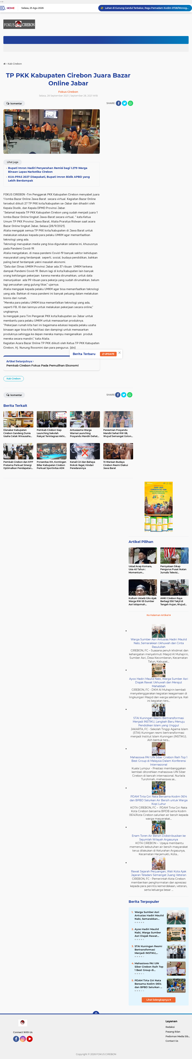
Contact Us (172, 1040)
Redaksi (170, 1027)
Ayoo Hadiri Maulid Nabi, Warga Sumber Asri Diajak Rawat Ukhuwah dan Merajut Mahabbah (158, 682)
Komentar (16, 395)
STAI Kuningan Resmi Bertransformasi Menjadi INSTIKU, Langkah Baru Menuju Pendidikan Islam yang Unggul (159, 721)
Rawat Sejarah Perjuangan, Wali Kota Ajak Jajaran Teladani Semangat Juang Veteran (158, 873)
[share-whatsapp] (130, 103)
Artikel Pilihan (141, 542)
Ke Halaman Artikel (158, 615)
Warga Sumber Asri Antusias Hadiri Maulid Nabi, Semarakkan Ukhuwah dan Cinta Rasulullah (159, 643)
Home (10, 8)
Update (109, 354)
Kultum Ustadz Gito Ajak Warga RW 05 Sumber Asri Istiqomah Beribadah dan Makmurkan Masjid (143, 601)
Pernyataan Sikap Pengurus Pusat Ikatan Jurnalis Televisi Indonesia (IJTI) (173, 569)
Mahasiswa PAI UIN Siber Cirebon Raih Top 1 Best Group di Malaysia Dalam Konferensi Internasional (158, 761)
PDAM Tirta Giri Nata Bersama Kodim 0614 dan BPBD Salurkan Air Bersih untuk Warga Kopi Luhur (159, 800)
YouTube (32, 1043)
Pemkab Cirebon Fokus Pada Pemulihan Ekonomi (42, 365)
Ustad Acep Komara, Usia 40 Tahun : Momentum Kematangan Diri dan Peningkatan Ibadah (141, 569)
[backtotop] (96, 1014)
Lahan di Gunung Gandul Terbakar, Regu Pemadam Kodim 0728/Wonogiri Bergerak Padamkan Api (147, 8)
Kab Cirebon (14, 378)
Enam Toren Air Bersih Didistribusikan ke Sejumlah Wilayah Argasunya (159, 837)
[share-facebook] (118, 103)
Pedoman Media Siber (178, 1036)
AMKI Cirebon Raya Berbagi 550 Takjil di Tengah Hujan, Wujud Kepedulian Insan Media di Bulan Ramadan (173, 601)
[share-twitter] (124, 103)
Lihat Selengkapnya (157, 999)
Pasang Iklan (173, 1031)
